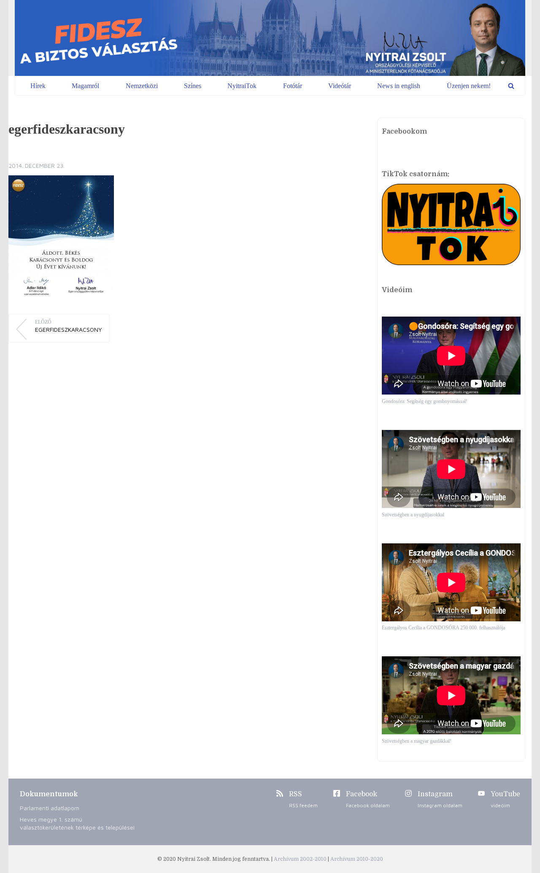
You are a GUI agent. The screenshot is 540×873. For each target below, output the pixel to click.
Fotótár (292, 85)
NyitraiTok (241, 85)
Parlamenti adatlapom (49, 807)
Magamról (85, 85)
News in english (398, 85)
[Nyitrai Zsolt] (270, 38)
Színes (192, 85)
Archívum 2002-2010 (301, 859)
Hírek (38, 85)
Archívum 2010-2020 (356, 859)
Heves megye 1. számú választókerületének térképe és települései (77, 823)
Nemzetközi (142, 85)
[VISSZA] (511, 86)
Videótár (339, 85)
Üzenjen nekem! (469, 85)
